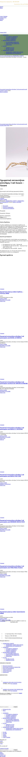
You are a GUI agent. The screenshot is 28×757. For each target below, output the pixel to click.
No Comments (13, 683)
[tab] (15, 206)
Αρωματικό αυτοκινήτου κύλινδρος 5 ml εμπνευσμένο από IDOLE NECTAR (12, 475)
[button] (5, 300)
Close (1, 741)
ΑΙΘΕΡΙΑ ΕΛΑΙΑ (10, 47)
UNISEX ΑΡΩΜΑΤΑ (11, 39)
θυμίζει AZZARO (17, 202)
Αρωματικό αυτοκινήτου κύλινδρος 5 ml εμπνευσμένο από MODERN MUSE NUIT (12, 521)
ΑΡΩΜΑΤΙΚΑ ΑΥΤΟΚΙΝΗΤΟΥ (13, 53)
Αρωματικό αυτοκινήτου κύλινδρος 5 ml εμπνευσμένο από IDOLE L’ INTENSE (12, 428)
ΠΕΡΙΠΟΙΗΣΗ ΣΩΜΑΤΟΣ (9, 652)
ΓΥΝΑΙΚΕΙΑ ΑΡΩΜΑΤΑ (12, 36)
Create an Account (4, 748)
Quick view (2, 301)
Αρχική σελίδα (3, 55)
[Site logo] (10, 15)
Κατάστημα (10, 55)
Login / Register (6, 737)
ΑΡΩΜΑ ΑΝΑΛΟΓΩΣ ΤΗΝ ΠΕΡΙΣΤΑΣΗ (13, 689)
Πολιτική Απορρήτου (8, 665)
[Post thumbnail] (5, 681)
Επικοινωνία (6, 672)
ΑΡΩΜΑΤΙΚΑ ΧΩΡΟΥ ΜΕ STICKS (14, 52)
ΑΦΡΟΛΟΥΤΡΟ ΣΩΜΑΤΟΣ (12, 43)
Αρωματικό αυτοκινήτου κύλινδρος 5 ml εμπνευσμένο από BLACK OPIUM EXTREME (14, 382)
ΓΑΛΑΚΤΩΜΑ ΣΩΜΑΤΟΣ (12, 42)
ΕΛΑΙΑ (5, 657)
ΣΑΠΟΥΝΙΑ (9, 44)
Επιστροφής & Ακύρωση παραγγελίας (11, 667)
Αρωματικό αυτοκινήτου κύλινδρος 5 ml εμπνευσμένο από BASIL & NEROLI (12, 337)
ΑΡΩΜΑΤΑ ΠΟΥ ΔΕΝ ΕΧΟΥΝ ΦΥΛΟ (12, 682)
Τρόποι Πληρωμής (7, 671)
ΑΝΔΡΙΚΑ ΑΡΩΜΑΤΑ (11, 38)
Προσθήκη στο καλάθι (5, 196)
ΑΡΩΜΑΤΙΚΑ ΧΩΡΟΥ (18, 55)
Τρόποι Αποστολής (7, 669)
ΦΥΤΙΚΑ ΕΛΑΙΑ (10, 49)
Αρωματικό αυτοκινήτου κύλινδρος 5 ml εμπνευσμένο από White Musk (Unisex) (12, 566)
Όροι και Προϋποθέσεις (8, 668)
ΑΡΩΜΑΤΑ (5, 647)
